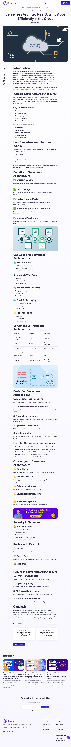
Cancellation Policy (61, 729)
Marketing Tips (8, 665)
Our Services (46, 724)
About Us (45, 721)
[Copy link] (4, 84)
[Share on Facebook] (4, 78)
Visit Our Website (65, 3)
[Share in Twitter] (4, 74)
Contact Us (46, 729)
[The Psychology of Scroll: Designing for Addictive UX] (35, 665)
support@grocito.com (62, 738)
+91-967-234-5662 (61, 740)
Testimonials (46, 727)
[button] (58, 3)
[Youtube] (12, 731)
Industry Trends (29, 662)
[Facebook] (4, 731)
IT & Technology (35, 22)
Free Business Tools (61, 735)
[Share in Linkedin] (4, 81)
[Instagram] (7, 731)
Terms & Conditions (61, 721)
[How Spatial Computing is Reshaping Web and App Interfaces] (24, 634)
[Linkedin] (9, 731)
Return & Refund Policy (62, 727)
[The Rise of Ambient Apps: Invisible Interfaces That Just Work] (57, 665)
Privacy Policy (59, 724)
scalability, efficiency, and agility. (42, 618)
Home (23, 7)
